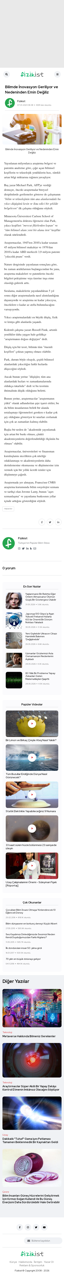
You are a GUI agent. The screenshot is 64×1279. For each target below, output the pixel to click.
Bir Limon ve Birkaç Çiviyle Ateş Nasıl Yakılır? (31, 740)
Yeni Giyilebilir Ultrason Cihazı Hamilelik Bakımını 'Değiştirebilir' (41, 636)
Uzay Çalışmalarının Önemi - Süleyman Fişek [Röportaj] (31, 883)
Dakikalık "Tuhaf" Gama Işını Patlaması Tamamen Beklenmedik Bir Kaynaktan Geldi (30, 1140)
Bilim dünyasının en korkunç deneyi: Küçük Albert (31, 923)
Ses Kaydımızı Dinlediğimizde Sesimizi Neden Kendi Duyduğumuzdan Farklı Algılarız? (30, 936)
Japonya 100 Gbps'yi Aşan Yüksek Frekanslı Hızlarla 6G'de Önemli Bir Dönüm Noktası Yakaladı (39, 618)
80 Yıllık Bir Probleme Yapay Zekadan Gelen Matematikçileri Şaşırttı (40, 676)
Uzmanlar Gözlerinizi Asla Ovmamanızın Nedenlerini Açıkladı (39, 656)
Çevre (5, 1191)
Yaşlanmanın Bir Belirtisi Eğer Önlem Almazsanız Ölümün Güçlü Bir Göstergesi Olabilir (40, 596)
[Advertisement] (32, 34)
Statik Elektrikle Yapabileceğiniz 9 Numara (31, 811)
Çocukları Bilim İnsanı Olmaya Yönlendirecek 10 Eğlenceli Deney (31, 911)
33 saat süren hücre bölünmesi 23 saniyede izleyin (31, 846)
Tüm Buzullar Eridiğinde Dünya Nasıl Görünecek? (26, 775)
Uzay (5, 1134)
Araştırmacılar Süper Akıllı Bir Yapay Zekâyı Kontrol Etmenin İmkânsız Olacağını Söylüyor (30, 1088)
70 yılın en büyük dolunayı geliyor (23, 958)
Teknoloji (7, 1032)
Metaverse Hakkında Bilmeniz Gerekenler (29, 1036)
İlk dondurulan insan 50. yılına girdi (24, 948)
